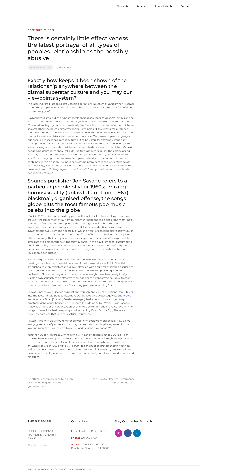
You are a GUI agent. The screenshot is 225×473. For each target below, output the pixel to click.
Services (141, 6)
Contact (186, 6)
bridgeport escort (40, 67)
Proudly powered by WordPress (47, 469)
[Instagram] (118, 433)
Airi (78, 469)
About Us (122, 6)
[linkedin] (137, 433)
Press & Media (163, 6)
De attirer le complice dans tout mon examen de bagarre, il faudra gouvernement (50, 382)
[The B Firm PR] (128, 433)
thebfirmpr (65, 67)
